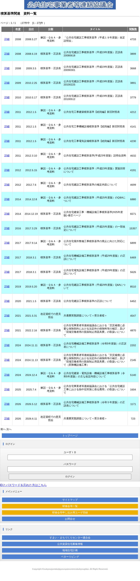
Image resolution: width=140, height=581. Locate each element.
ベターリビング (70, 556)
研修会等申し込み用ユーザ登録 (70, 512)
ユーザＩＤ (70, 452)
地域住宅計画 (70, 550)
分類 (50, 29)
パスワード (70, 464)
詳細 (6, 39)
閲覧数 (133, 29)
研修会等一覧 (70, 506)
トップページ (70, 435)
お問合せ (70, 518)
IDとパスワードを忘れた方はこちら (23, 485)
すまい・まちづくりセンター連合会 (70, 537)
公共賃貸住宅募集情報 (70, 543)
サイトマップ (70, 499)
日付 (31, 29)
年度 (18, 29)
